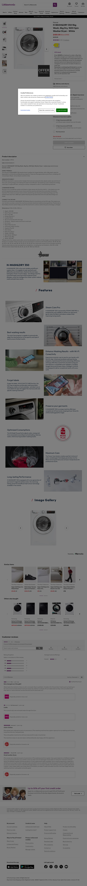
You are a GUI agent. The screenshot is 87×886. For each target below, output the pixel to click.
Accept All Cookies (62, 110)
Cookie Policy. (49, 97)
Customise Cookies (25, 110)
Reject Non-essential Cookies (46, 110)
